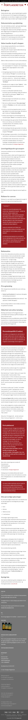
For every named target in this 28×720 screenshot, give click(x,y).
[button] (2, 4)
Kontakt (20, 715)
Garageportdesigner (11, 715)
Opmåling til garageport (7, 695)
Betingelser (8, 714)
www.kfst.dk (14, 583)
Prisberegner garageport (7, 677)
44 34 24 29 (11, 666)
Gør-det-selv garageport (7, 693)
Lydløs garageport (5, 686)
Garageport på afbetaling (7, 679)
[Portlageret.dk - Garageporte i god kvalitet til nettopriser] (13, 5)
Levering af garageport (6, 705)
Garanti (19, 714)
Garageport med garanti (7, 688)
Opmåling (24, 714)
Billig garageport (5, 675)
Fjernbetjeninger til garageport (8, 703)
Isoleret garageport (6, 684)
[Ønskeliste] (25, 4)
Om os (2, 714)
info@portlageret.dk (18, 144)
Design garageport (5, 696)
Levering (14, 714)
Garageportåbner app (6, 701)
